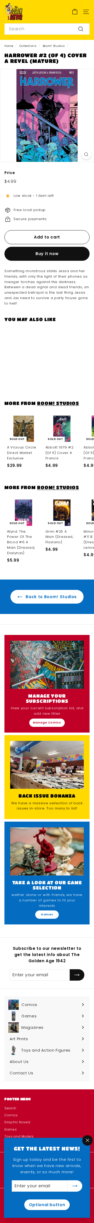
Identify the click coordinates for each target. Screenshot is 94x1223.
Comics (11, 1115)
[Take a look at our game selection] (47, 851)
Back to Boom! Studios (51, 596)
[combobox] (47, 29)
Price (9, 172)
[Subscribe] (75, 1186)
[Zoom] (86, 154)
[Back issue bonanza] (47, 765)
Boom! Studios (54, 46)
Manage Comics (47, 722)
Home (8, 46)
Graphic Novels (17, 1122)
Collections (28, 46)
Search (10, 1108)
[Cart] (75, 11)
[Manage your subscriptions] (47, 665)
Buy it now (47, 253)
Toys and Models (19, 1136)
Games (47, 914)
